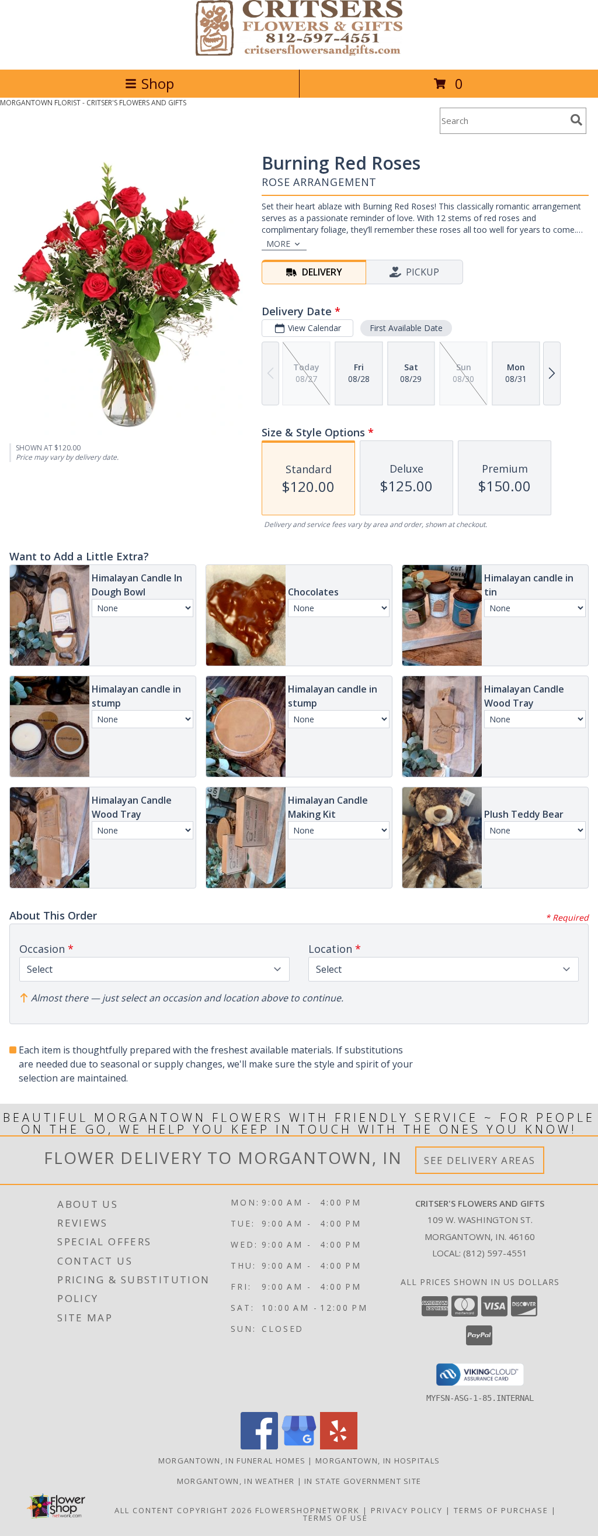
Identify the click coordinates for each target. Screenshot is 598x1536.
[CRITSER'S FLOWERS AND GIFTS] (299, 52)
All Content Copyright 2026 (183, 1510)
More (278, 243)
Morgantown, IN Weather (236, 1481)
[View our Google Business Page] (299, 1446)
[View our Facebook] (259, 1446)
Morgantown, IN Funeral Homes (231, 1460)
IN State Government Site (362, 1481)
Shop (157, 83)
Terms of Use (335, 1518)
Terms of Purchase (501, 1510)
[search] (576, 119)
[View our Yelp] (338, 1446)
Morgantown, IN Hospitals (377, 1460)
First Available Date (406, 327)
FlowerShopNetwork (307, 1510)
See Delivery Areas (480, 1160)
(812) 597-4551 (495, 1253)
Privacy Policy (407, 1510)
